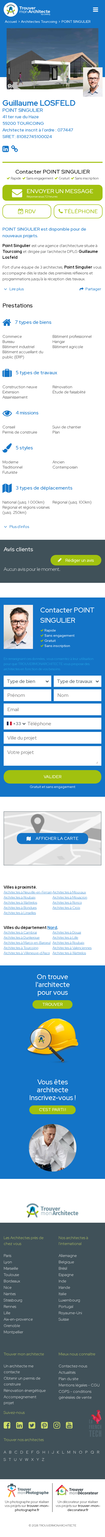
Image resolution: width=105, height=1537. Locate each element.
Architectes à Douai (66, 932)
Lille (7, 1312)
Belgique (66, 1262)
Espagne (66, 1274)
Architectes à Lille (65, 937)
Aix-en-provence (18, 1319)
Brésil (63, 1268)
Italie (62, 1293)
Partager (93, 289)
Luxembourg (69, 1300)
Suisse (64, 1319)
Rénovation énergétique (25, 1390)
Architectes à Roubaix (19, 897)
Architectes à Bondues (20, 907)
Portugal (66, 1306)
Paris (7, 1255)
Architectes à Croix (66, 907)
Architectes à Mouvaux (69, 892)
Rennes (10, 1306)
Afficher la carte (57, 838)
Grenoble (12, 1325)
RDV (29, 211)
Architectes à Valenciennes (72, 948)
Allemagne (68, 1255)
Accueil (11, 21)
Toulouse (11, 1274)
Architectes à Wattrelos (20, 902)
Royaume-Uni (70, 1312)
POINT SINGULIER (76, 21)
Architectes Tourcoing (39, 21)
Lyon (8, 1262)
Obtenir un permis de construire (22, 1381)
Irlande (64, 1287)
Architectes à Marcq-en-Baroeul (27, 942)
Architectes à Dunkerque (22, 937)
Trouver (52, 1004)
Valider (53, 776)
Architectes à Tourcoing (21, 948)
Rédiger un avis (79, 560)
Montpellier (13, 1332)
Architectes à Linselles (20, 913)
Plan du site (68, 1378)
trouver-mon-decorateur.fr (83, 1507)
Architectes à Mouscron (69, 897)
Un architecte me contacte (18, 1368)
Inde (62, 1281)
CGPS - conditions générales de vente (75, 1394)
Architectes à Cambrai (20, 932)
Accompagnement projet (20, 1399)
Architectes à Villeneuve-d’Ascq (27, 953)
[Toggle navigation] (95, 9)
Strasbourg (13, 1300)
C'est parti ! (52, 1109)
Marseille (11, 1268)
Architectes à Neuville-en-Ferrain (28, 892)
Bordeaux (12, 1281)
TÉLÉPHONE (80, 211)
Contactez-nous (73, 1366)
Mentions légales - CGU (79, 1385)
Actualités (67, 1372)
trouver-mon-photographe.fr (32, 1507)
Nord (52, 927)
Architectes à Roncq (67, 902)
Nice (7, 1287)
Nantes (10, 1293)
